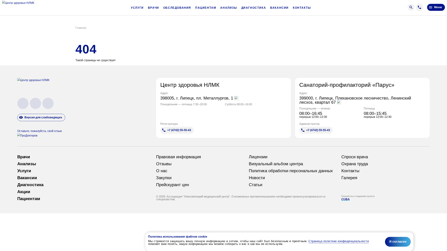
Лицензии (258, 157)
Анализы (228, 7)
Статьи (255, 185)
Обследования (177, 7)
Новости (257, 178)
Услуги (137, 7)
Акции (23, 192)
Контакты (302, 7)
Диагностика (253, 7)
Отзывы (163, 164)
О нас (161, 171)
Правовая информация (178, 157)
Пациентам (205, 7)
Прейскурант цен (172, 185)
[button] (80, 28)
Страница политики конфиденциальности (338, 241)
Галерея (349, 178)
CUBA (345, 199)
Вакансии (279, 7)
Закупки (163, 178)
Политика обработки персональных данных (291, 171)
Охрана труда (354, 164)
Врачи (153, 7)
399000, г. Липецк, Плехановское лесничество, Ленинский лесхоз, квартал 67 (355, 100)
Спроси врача (354, 157)
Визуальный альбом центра (276, 164)
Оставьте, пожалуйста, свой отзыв (39, 131)
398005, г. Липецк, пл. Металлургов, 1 (197, 98)
